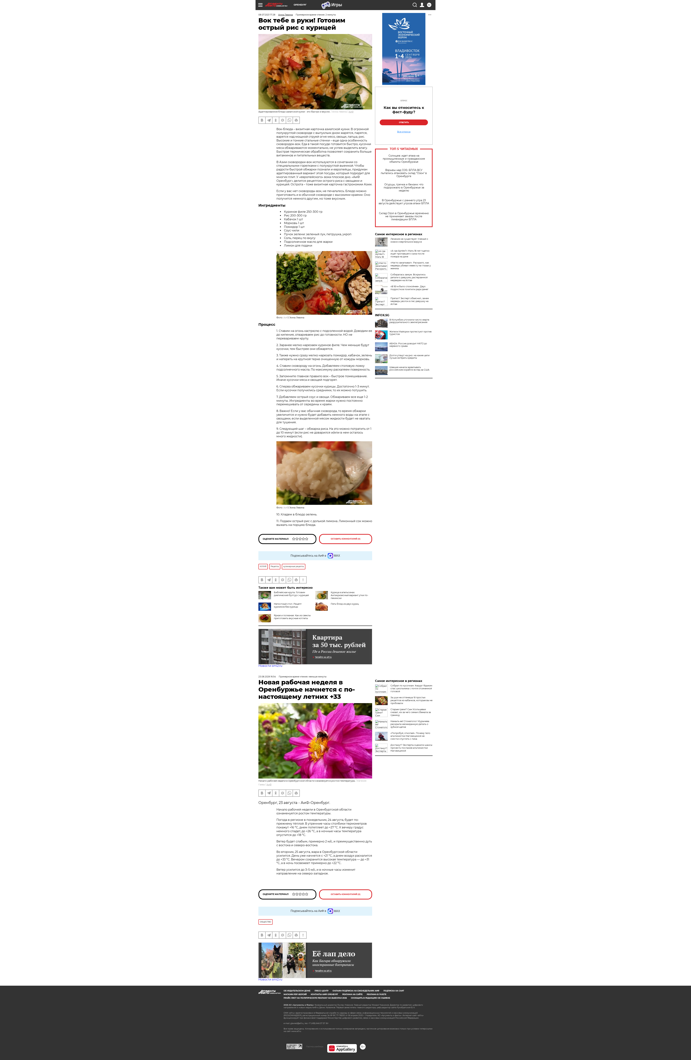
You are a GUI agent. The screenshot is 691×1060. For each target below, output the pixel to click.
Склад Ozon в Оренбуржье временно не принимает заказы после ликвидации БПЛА (404, 216)
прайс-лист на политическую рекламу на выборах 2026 (315, 998)
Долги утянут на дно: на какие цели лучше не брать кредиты (409, 356)
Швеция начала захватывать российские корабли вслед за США (409, 368)
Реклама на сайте (352, 994)
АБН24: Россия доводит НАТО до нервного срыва (408, 344)
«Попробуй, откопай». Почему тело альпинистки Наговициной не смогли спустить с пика (410, 736)
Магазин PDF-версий (295, 994)
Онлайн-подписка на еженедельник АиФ (356, 991)
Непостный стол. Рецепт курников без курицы (288, 605)
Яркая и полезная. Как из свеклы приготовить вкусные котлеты (292, 617)
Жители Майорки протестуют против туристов (410, 332)
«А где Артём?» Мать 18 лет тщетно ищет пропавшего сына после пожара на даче (410, 253)
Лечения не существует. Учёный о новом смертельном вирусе (409, 240)
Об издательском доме (297, 991)
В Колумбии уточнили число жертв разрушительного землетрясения (409, 321)
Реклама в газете (376, 994)
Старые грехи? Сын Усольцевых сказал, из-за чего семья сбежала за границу (410, 712)
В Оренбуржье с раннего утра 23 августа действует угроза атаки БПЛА (404, 202)
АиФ (351, 111)
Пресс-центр (321, 991)
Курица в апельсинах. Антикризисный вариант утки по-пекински (349, 595)
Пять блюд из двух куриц (345, 604)
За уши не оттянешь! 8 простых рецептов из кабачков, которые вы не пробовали (411, 700)
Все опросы (403, 132)
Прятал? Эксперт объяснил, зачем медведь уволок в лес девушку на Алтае (409, 301)
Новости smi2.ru (270, 665)
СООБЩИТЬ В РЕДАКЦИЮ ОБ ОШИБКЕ (370, 998)
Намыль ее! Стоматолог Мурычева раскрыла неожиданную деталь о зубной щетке (409, 724)
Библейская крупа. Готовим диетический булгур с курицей (291, 594)
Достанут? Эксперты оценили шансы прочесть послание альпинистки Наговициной (411, 748)
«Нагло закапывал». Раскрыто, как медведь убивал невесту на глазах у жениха (410, 265)
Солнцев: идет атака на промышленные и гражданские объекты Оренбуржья (404, 158)
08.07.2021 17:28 (266, 14)
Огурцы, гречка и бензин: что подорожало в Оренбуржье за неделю (404, 187)
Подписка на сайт (393, 991)
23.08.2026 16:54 (267, 676)
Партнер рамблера (314, 1046)
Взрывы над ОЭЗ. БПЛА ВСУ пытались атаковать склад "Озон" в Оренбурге (404, 173)
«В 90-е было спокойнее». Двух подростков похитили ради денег (409, 288)
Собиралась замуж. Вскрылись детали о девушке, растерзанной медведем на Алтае (409, 277)
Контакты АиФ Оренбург (324, 994)
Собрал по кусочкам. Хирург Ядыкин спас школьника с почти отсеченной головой (411, 688)
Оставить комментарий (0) (345, 539)
